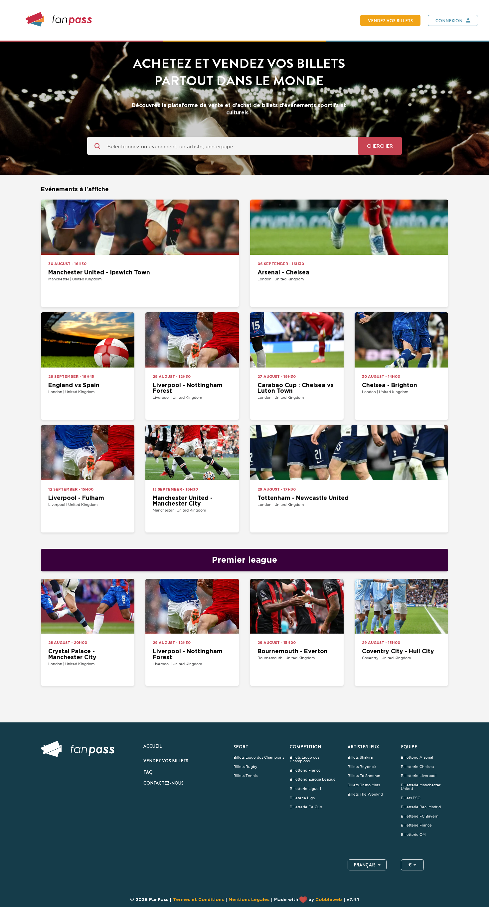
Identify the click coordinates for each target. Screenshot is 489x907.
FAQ (148, 772)
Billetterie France (305, 770)
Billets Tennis (245, 776)
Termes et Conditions (198, 899)
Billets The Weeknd (365, 794)
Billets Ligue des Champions (259, 757)
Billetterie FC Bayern (419, 816)
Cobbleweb (328, 899)
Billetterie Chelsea (417, 767)
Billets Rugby (245, 767)
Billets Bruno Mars (364, 785)
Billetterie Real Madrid (421, 807)
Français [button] (365, 864)
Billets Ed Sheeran (364, 776)
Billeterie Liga (302, 798)
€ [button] (409, 864)
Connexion (448, 20)
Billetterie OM (413, 834)
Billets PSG (410, 798)
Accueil (152, 746)
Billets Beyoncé (362, 767)
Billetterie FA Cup (306, 807)
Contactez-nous (163, 783)
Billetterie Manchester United (420, 787)
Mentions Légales (249, 899)
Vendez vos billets (390, 20)
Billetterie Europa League (313, 779)
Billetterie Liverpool (418, 776)
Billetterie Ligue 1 (305, 789)
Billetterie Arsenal (417, 757)
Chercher (380, 146)
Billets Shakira (360, 757)
